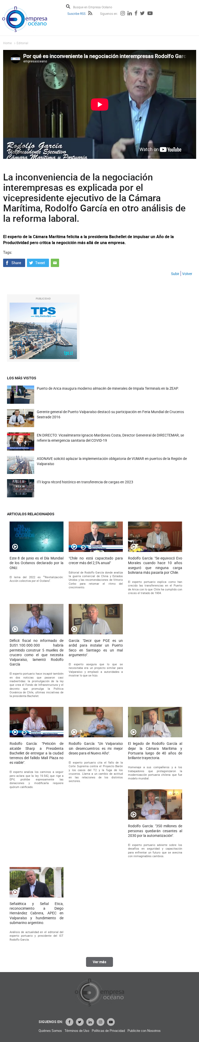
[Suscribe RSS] (90, 14)
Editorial (22, 43)
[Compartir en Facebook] (14, 262)
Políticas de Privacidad (108, 1030)
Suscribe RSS (76, 13)
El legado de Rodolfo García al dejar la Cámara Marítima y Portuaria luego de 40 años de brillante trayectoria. (155, 750)
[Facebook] (135, 14)
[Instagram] (122, 14)
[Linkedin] (129, 14)
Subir (175, 273)
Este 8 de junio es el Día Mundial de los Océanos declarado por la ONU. (37, 563)
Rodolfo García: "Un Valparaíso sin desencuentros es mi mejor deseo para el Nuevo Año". (96, 748)
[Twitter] (142, 14)
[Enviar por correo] (55, 262)
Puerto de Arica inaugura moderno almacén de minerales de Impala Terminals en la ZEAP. (108, 388)
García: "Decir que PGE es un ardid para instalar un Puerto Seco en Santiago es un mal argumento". (96, 647)
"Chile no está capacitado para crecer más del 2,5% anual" (96, 560)
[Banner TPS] (43, 331)
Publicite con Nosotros (144, 1030)
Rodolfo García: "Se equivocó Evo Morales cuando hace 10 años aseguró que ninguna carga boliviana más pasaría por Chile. (155, 565)
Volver (187, 273)
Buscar (68, 6)
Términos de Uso (77, 1030)
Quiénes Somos (50, 1030)
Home (7, 43)
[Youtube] (150, 14)
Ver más (99, 961)
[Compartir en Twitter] (38, 262)
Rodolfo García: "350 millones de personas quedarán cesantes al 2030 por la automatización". (155, 831)
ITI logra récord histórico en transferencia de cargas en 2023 (85, 481)
